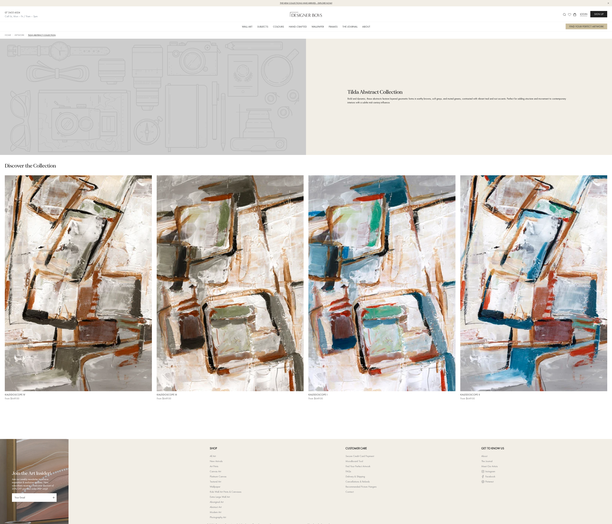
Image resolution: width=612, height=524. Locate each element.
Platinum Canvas (218, 476)
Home (8, 35)
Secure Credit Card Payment (360, 456)
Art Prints (214, 466)
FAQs (348, 471)
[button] (247, 27)
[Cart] (575, 14)
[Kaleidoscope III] (230, 283)
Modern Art (215, 512)
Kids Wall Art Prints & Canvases (225, 491)
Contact (350, 491)
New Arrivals (216, 461)
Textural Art (215, 481)
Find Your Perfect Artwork (358, 466)
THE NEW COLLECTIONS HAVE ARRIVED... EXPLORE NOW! (306, 3)
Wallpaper (215, 486)
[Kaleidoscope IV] (78, 283)
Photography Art (218, 517)
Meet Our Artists (489, 466)
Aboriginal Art (216, 502)
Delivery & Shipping (355, 476)
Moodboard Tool (354, 461)
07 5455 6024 (12, 12)
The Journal (486, 461)
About (484, 456)
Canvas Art (215, 471)
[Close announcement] (608, 3)
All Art (213, 456)
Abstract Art (216, 507)
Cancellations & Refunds (358, 481)
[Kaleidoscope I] (381, 283)
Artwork (19, 35)
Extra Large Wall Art (220, 497)
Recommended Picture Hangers (361, 486)
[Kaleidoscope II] (533, 283)
